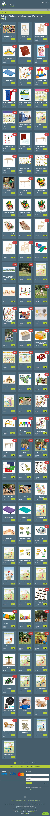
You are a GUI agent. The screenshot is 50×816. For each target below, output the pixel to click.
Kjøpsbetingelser (18, 800)
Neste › (28, 762)
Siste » (33, 762)
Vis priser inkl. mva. (29, 789)
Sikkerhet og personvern (28, 800)
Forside (2, 12)
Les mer (21, 811)
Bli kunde (16, 766)
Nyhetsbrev (37, 800)
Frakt (12, 800)
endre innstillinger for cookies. (30, 811)
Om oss (21, 766)
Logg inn (31, 766)
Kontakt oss (37, 766)
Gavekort (26, 766)
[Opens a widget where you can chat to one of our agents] (45, 813)
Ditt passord (28, 777)
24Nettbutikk (27, 813)
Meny (3, 9)
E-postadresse (29, 773)
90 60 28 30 (29, 804)
